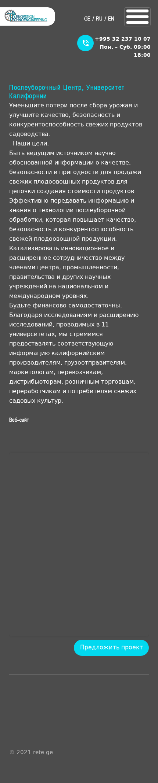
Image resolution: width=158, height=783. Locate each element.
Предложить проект (111, 647)
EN (111, 19)
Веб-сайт (19, 420)
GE (87, 19)
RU (99, 19)
